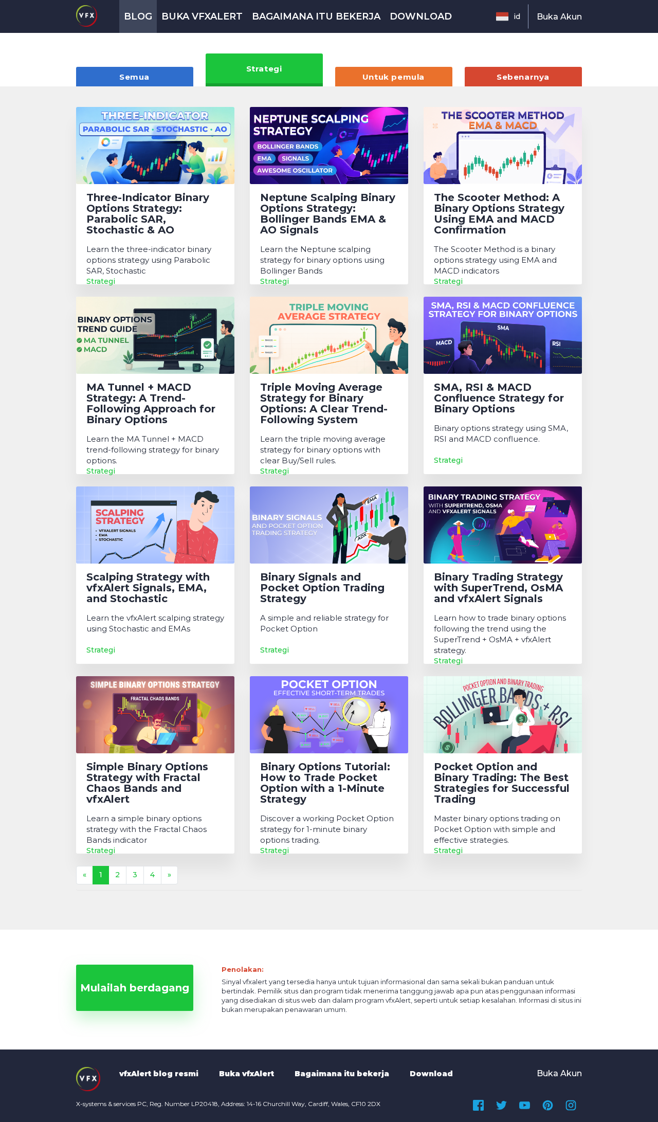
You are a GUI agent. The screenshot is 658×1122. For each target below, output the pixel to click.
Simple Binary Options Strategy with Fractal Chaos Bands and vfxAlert (147, 783)
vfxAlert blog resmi (158, 1073)
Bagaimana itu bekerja (316, 16)
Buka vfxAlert (202, 16)
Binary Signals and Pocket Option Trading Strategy (322, 588)
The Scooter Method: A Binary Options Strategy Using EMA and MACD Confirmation (499, 214)
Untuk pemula (393, 77)
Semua (134, 77)
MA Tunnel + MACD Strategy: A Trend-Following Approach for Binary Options (150, 403)
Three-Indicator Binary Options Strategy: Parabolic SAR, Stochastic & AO (147, 214)
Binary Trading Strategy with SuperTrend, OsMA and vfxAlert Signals (498, 588)
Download (421, 16)
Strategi (264, 69)
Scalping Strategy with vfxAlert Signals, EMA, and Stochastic (148, 588)
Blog (138, 16)
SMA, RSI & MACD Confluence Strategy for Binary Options (499, 398)
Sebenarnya (523, 77)
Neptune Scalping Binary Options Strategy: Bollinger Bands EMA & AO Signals (327, 214)
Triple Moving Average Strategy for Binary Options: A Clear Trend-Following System (324, 403)
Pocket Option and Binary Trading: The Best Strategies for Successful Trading (502, 783)
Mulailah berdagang (134, 988)
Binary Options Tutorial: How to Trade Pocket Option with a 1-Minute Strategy (325, 783)
